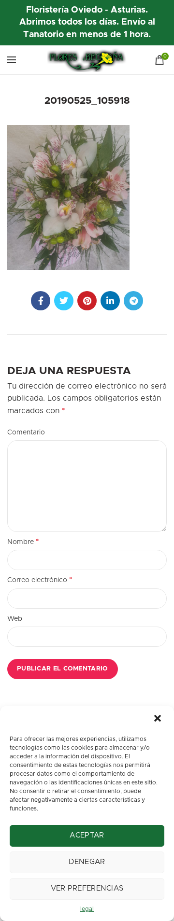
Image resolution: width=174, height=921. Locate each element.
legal (87, 909)
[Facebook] (40, 300)
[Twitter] (63, 300)
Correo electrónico (39, 580)
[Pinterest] (87, 300)
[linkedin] (110, 300)
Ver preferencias (87, 888)
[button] (158, 719)
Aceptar (87, 835)
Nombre (23, 541)
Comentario (26, 432)
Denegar (87, 861)
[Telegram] (133, 300)
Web (14, 618)
